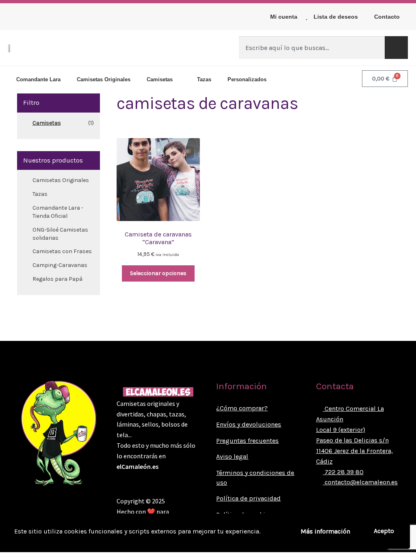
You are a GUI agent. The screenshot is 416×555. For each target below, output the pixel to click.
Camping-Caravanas (59, 265)
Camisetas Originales (103, 79)
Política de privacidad (248, 498)
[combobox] (312, 47)
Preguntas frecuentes (247, 440)
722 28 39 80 (343, 472)
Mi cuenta (283, 16)
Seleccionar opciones (158, 273)
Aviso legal (232, 456)
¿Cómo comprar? (242, 408)
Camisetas (160, 79)
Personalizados (247, 79)
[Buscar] (396, 47)
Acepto (384, 531)
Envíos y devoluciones (248, 424)
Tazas (204, 79)
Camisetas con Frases (62, 251)
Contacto (387, 16)
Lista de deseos (336, 16)
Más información (325, 531)
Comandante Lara (38, 79)
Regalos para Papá (57, 278)
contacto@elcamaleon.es (360, 482)
